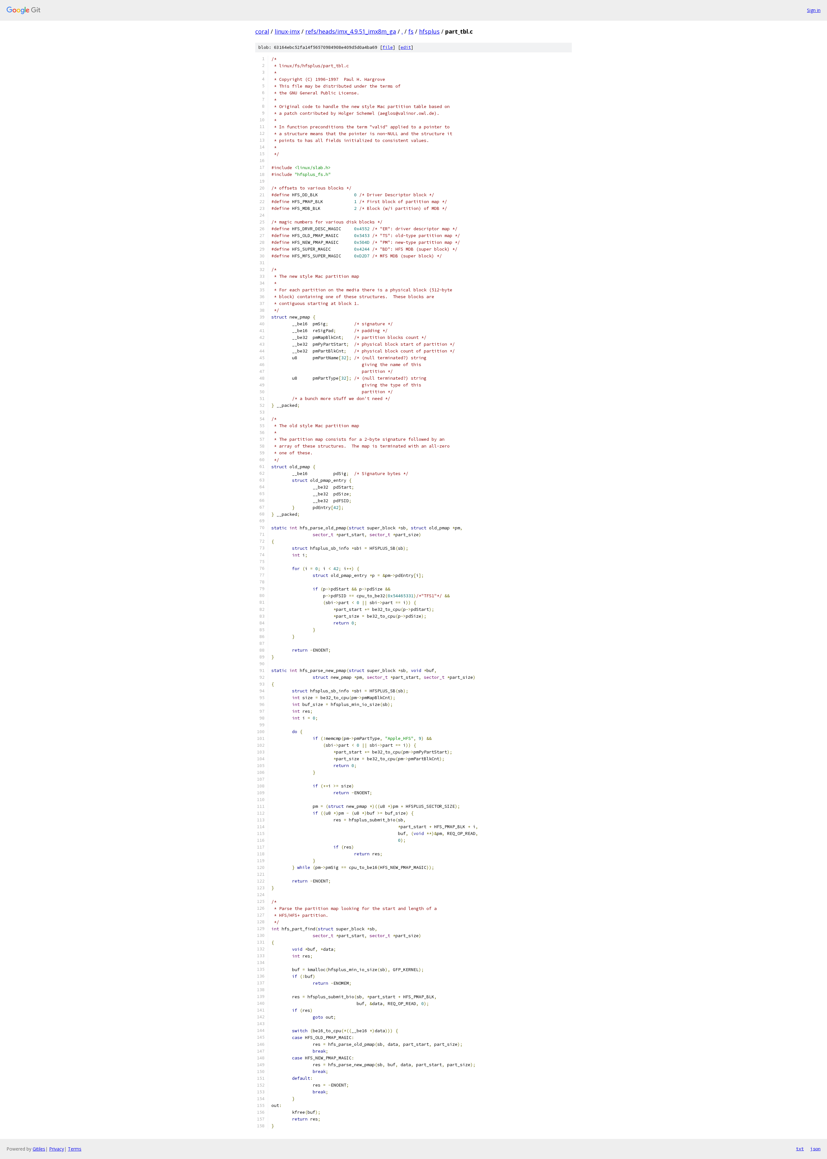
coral (262, 31)
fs (411, 31)
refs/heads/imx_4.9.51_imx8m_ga (350, 31)
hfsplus (429, 31)
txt (800, 1149)
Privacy (56, 1149)
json (815, 1149)
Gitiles (39, 1149)
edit (406, 47)
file (387, 47)
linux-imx (287, 31)
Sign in (814, 10)
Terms (74, 1149)
